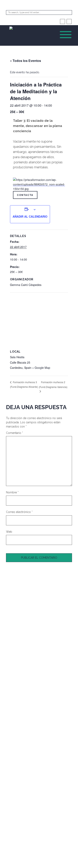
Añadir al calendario (30, 216)
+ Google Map (41, 368)
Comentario (14, 432)
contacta (25, 195)
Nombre (12, 492)
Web (9, 531)
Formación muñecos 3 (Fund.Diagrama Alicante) (24, 384)
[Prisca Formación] (25, 28)
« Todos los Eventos (25, 60)
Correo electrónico (19, 512)
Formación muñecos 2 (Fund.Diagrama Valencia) (53, 384)
